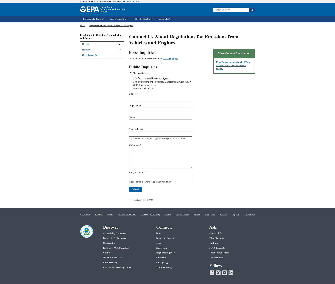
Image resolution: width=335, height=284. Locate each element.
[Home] (103, 9)
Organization (135, 105)
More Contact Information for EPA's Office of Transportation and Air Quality (233, 65)
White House (162, 267)
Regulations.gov (164, 252)
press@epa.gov (170, 58)
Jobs (158, 243)
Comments (135, 145)
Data (158, 233)
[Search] (252, 10)
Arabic (110, 214)
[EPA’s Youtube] (224, 272)
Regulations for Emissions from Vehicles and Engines (111, 26)
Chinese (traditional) (150, 214)
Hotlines (213, 243)
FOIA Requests (217, 248)
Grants (106, 252)
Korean (197, 214)
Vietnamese (249, 214)
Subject (133, 94)
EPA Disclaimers (217, 238)
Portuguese (210, 214)
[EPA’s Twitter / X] (218, 272)
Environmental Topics (92, 19)
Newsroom (161, 248)
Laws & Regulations (118, 19)
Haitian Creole (182, 214)
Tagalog (235, 214)
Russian (223, 214)
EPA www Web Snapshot (116, 248)
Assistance (85, 214)
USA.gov (160, 262)
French (168, 214)
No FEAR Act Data (113, 257)
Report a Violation (142, 19)
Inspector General (165, 238)
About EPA (164, 19)
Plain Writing (110, 262)
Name (132, 117)
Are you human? (137, 172)
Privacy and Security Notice (117, 267)
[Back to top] (327, 276)
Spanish (98, 214)
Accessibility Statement (114, 233)
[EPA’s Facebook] (212, 272)
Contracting (109, 243)
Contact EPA (216, 233)
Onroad (85, 44)
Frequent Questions (219, 252)
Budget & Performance (114, 238)
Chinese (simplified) (127, 214)
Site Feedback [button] (216, 257)
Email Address (136, 129)
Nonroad (86, 49)
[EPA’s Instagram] (230, 272)
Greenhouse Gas (90, 55)
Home (82, 26)
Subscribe (161, 257)
